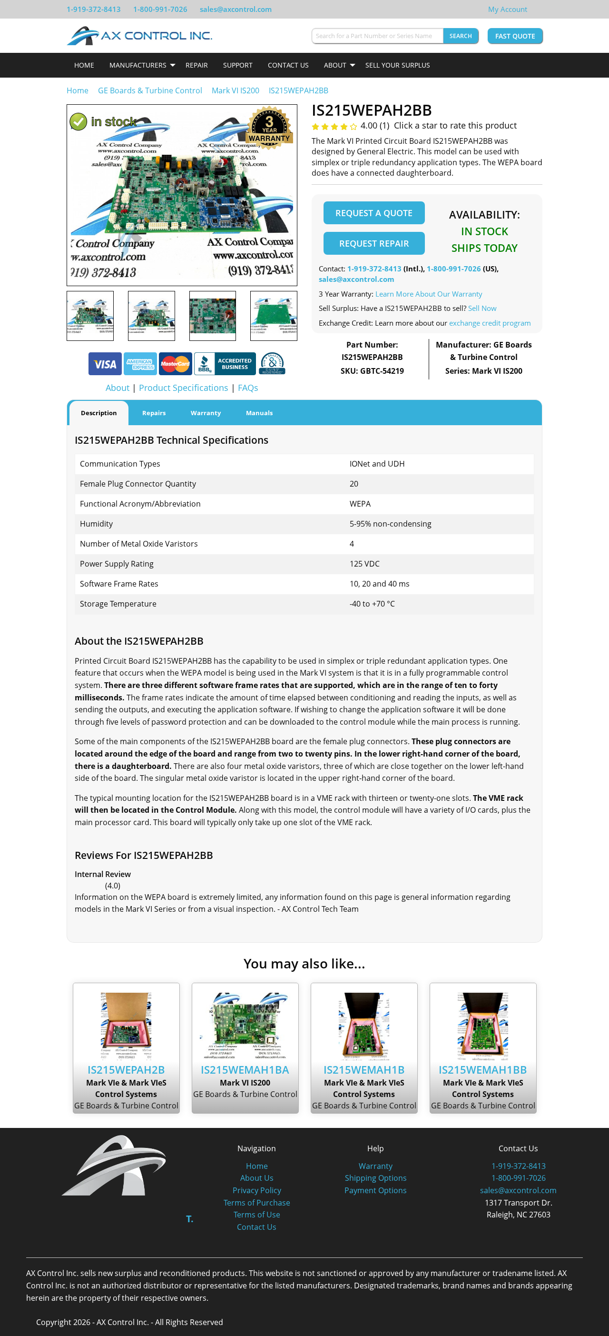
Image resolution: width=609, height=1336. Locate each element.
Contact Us (288, 65)
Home (84, 65)
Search (461, 36)
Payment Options (375, 1190)
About (335, 65)
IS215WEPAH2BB (298, 90)
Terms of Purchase (257, 1202)
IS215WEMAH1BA (245, 1069)
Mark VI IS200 (235, 90)
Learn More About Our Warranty (428, 294)
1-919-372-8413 (94, 9)
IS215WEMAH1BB (483, 1069)
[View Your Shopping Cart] (535, 9)
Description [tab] (99, 413)
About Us (257, 1178)
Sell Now (482, 308)
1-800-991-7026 (160, 9)
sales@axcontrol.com (236, 9)
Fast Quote (515, 35)
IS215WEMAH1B (364, 1069)
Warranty (376, 1166)
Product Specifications (183, 387)
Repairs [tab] (154, 413)
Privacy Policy (257, 1190)
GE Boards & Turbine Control (151, 90)
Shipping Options (376, 1178)
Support (238, 65)
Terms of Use (257, 1214)
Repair (197, 65)
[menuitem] (84, 65)
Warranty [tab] (206, 413)
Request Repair (374, 243)
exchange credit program (490, 323)
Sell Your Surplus (397, 65)
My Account (507, 9)
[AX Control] (114, 1164)
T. (190, 1218)
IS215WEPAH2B (126, 1069)
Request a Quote (374, 213)
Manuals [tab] (259, 413)
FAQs (248, 387)
